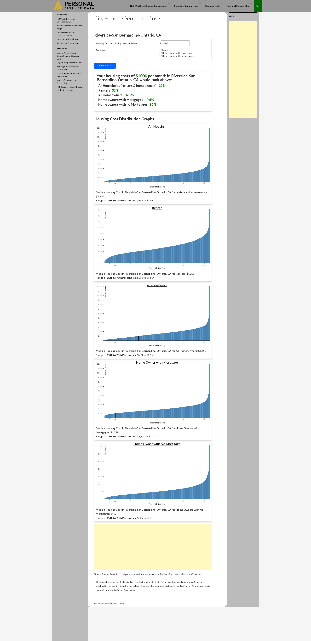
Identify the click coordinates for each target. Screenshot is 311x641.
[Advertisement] (153, 547)
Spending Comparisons (186, 6)
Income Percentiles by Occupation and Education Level (68, 56)
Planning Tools (212, 6)
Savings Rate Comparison (67, 43)
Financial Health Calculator (68, 39)
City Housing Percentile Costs (69, 62)
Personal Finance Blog (238, 6)
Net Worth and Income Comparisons (148, 6)
